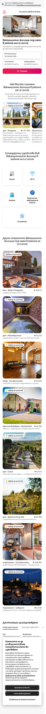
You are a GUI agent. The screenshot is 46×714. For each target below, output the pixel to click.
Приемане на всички (22, 688)
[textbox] (12, 64)
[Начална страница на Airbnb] (4, 11)
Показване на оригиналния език (28, 5)
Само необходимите (22, 694)
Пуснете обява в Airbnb (29, 12)
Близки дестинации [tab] (10, 627)
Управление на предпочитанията (22, 699)
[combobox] (22, 56)
